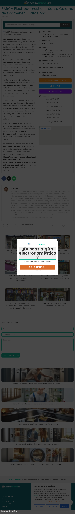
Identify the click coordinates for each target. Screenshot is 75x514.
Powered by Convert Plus (9, 511)
